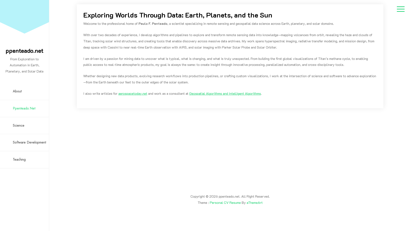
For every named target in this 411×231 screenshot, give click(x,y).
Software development (29, 142)
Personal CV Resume (225, 202)
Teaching (19, 159)
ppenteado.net (24, 50)
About (17, 91)
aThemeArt (255, 202)
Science (18, 125)
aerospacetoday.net (132, 93)
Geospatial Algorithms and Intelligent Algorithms (225, 93)
